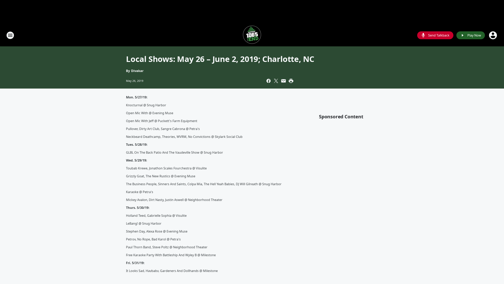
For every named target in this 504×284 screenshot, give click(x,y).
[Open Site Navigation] (10, 35)
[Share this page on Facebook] (268, 81)
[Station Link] (252, 35)
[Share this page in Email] (283, 81)
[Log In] (493, 35)
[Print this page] (291, 81)
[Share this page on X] (276, 81)
